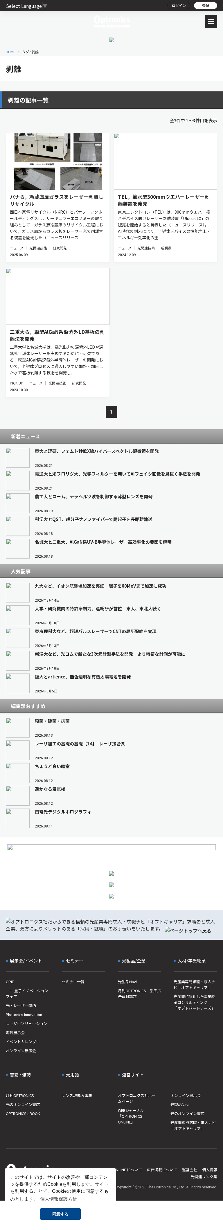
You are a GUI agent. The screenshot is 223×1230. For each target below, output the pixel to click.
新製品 (166, 247)
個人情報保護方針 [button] (58, 1199)
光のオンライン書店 (23, 1104)
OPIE (10, 981)
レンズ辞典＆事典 (77, 1095)
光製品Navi (127, 981)
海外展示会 (15, 1032)
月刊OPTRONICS (20, 1095)
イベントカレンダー (23, 1041)
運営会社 (189, 1169)
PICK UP (16, 382)
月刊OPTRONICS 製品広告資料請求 (139, 993)
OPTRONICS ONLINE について (116, 1169)
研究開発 (60, 247)
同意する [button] (60, 1214)
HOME (10, 51)
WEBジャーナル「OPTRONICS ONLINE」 (131, 1116)
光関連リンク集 (204, 1176)
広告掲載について (162, 1169)
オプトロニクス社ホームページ (137, 1098)
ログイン (179, 5)
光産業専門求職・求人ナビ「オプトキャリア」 (194, 984)
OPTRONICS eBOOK (23, 1113)
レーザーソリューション (26, 1023)
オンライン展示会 (21, 1050)
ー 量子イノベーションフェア (27, 993)
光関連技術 (38, 247)
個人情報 (209, 1169)
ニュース (17, 247)
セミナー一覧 (73, 981)
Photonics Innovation (24, 1014)
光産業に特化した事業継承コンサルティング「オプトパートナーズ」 (194, 1002)
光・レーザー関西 (21, 1005)
